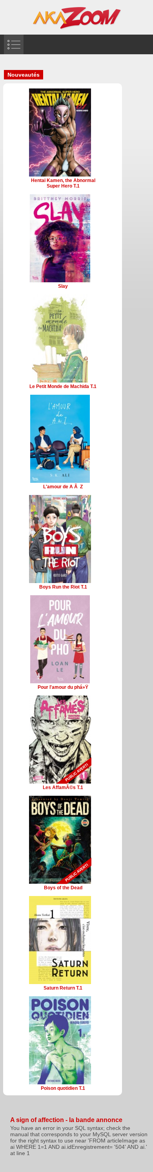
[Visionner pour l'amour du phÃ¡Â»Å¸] (60, 682)
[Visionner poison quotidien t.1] (60, 1083)
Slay (63, 286)
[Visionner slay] (60, 281)
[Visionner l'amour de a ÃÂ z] (60, 482)
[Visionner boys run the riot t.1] (60, 582)
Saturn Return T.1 (63, 988)
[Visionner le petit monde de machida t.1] (60, 382)
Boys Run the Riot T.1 (63, 587)
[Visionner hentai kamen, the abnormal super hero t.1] (60, 176)
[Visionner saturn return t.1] (60, 983)
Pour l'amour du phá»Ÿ (63, 687)
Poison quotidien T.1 (63, 1088)
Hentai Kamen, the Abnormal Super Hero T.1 (63, 183)
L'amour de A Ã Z (63, 486)
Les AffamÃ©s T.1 (63, 787)
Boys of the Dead (63, 887)
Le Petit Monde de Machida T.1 (63, 386)
